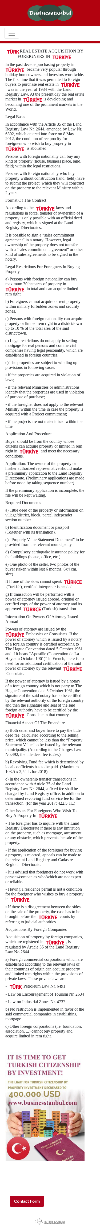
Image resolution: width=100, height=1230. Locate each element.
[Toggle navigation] (11, 33)
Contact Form (27, 1201)
